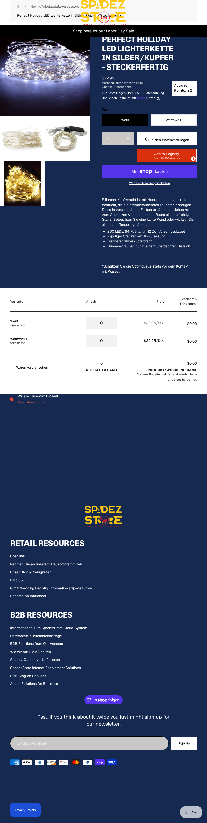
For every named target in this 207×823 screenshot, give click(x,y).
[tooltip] (193, 158)
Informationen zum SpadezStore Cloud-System (48, 628)
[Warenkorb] (200, 12)
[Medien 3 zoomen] (67, 138)
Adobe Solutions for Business (34, 683)
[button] (167, 155)
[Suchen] (16, 12)
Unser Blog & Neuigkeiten (30, 572)
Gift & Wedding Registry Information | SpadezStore (51, 588)
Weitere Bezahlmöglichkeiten (149, 183)
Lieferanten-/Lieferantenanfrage (36, 636)
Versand (172, 374)
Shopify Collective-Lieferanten (35, 659)
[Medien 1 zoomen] (45, 71)
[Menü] (6, 12)
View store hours (31, 402)
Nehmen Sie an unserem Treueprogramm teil (46, 564)
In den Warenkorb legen (169, 140)
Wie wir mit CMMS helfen (30, 652)
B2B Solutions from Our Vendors (36, 643)
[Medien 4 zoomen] (22, 183)
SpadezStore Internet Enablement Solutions (45, 667)
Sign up (184, 743)
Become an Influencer (28, 596)
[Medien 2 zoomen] (22, 138)
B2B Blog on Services (28, 676)
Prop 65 (16, 580)
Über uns (17, 556)
